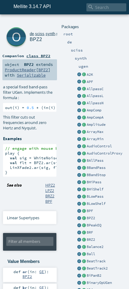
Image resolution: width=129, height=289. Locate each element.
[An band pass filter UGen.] (79, 168)
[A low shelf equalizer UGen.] (79, 204)
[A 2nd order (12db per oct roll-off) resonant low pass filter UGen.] (79, 196)
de (32, 33)
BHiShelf (95, 189)
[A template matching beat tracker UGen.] (79, 268)
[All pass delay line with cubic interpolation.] (79, 89)
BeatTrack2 (97, 268)
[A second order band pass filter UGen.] (79, 211)
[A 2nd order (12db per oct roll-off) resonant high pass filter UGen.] (79, 182)
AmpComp (94, 110)
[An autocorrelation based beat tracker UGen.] (79, 261)
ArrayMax (95, 132)
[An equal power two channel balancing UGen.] (79, 247)
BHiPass (94, 182)
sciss (39, 33)
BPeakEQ (94, 225)
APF (90, 82)
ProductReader (20, 69)
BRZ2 (91, 239)
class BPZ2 (38, 55)
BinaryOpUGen (99, 283)
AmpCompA (95, 117)
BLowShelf (96, 204)
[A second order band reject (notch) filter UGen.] (79, 232)
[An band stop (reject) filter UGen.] (79, 175)
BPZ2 (91, 218)
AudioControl (99, 146)
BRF (90, 232)
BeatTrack (96, 261)
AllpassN (95, 103)
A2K (90, 74)
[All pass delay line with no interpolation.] (79, 103)
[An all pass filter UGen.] (79, 160)
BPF (90, 211)
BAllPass (95, 160)
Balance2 (95, 247)
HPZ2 (50, 185)
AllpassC (95, 89)
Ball (91, 254)
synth (50, 33)
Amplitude (96, 124)
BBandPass (96, 168)
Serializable (31, 75)
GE (41, 271)
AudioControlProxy (104, 153)
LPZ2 (49, 190)
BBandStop (96, 175)
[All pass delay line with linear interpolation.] (79, 96)
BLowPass (95, 196)
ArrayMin (95, 139)
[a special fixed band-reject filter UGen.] (79, 239)
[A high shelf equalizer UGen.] (79, 189)
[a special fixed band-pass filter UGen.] (79, 218)
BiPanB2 (94, 275)
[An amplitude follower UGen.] (79, 124)
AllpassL (95, 96)
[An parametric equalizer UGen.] (79, 225)
